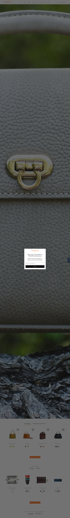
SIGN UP (35, 266)
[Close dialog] (44, 250)
